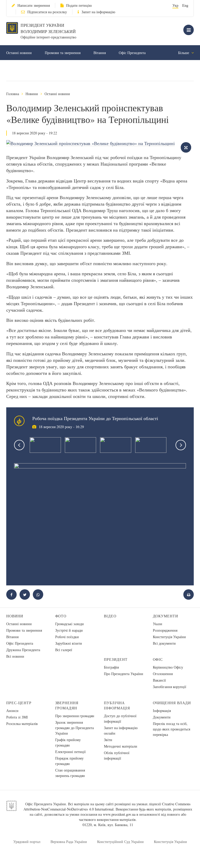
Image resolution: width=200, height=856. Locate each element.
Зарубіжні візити (68, 643)
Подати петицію (79, 5)
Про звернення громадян (74, 715)
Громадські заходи (69, 623)
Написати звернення (33, 5)
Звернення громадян (67, 705)
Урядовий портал (26, 841)
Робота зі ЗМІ (17, 717)
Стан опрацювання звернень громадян (70, 773)
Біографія (111, 667)
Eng (185, 5)
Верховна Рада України (69, 841)
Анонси (12, 710)
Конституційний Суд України (120, 841)
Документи (165, 615)
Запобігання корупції (169, 686)
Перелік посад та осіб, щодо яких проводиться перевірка (171, 729)
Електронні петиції (70, 751)
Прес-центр (19, 702)
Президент (116, 659)
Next (181, 445)
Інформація (162, 710)
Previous (19, 445)
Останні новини (19, 52)
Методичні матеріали (120, 746)
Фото (61, 615)
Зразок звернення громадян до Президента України (74, 728)
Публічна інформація (117, 705)
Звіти (108, 739)
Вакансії (159, 680)
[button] (25, 594)
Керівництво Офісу (168, 667)
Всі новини (15, 656)
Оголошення (163, 673)
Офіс (158, 659)
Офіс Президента (132, 52)
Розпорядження (165, 630)
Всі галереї (63, 649)
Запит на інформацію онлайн (121, 730)
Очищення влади (172, 702)
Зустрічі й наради (69, 630)
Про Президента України (123, 673)
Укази (157, 623)
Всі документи (164, 643)
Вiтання (99, 52)
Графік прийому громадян (68, 742)
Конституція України (169, 636)
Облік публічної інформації (116, 755)
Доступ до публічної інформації (120, 718)
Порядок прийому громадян (69, 761)
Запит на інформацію (98, 11)
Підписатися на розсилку (47, 11)
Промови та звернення (62, 52)
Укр (175, 5)
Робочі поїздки (67, 636)
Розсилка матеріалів (22, 723)
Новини (32, 93)
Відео (110, 615)
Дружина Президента (23, 649)
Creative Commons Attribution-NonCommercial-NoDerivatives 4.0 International (107, 806)
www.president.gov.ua (119, 814)
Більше (184, 52)
